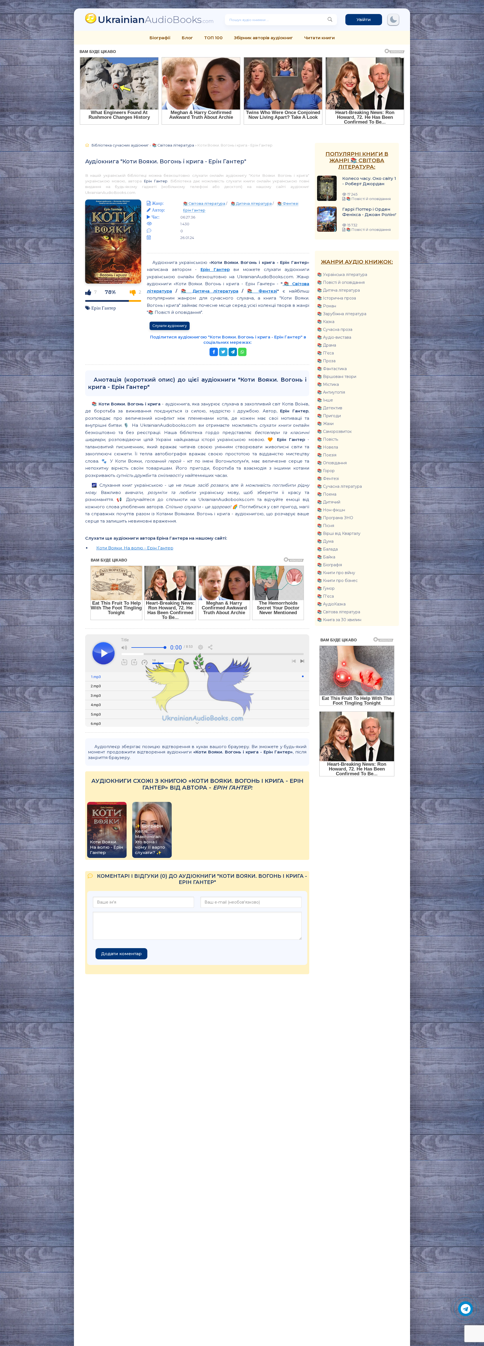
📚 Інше (325, 400)
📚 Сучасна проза (334, 329)
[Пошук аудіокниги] (330, 19)
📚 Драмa (326, 345)
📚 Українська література (342, 274)
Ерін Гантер (155, 181)
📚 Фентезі (328, 478)
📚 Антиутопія (331, 392)
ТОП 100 (213, 37)
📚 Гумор (326, 588)
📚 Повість (327, 439)
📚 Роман (326, 305)
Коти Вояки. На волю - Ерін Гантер (134, 548)
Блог (187, 37)
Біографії (160, 37)
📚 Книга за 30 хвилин (339, 619)
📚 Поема (326, 494)
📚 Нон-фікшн (331, 509)
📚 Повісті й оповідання (341, 282)
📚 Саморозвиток (334, 431)
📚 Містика (328, 384)
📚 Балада (327, 549)
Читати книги (319, 37)
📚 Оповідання (332, 462)
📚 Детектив (329, 407)
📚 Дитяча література (338, 290)
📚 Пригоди (329, 415)
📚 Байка (326, 557)
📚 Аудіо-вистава (334, 337)
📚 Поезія (326, 455)
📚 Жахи (325, 423)
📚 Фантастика (332, 368)
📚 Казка (325, 321)
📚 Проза (326, 360)
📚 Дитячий (328, 502)
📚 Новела (327, 447)
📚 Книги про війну (336, 572)
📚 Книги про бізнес (337, 580)
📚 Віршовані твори (336, 376)
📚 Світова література (338, 611)
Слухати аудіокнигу (169, 326)
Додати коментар (121, 953)
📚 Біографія (329, 564)
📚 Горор (326, 470)
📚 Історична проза (336, 298)
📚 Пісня (325, 525)
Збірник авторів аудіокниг (263, 37)
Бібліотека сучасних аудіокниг (120, 145)
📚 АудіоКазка (331, 604)
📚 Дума (325, 541)
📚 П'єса (325, 353)
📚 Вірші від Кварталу (338, 533)
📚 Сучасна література (339, 486)
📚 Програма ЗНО (335, 517)
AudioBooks (156, 19)
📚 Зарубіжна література (341, 313)
